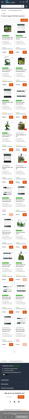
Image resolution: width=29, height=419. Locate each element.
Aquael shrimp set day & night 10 (7, 135)
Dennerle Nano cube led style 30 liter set (7, 38)
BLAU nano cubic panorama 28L (6, 265)
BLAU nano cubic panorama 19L (6, 330)
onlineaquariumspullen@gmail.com (12, 372)
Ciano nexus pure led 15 (20, 233)
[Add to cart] (11, 52)
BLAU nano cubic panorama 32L (20, 200)
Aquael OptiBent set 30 (21, 168)
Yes (5, 416)
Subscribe (21, 396)
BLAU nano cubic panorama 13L (20, 298)
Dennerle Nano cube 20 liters (7, 103)
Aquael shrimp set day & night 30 (7, 70)
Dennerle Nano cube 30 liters (21, 38)
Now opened (16, 365)
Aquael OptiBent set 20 (21, 135)
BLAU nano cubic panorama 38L (20, 103)
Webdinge (23, 409)
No (11, 416)
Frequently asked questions (11, 368)
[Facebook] (10, 402)
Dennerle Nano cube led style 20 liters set (21, 70)
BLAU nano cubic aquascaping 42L (6, 200)
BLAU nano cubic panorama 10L (6, 233)
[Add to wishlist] (12, 25)
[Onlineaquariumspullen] (10, 2)
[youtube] (18, 402)
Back (4, 13)
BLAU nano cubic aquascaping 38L (20, 330)
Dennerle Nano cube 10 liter (7, 168)
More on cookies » (22, 416)
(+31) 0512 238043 (8, 370)
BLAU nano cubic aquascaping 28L (6, 298)
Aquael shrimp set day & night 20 (20, 265)
